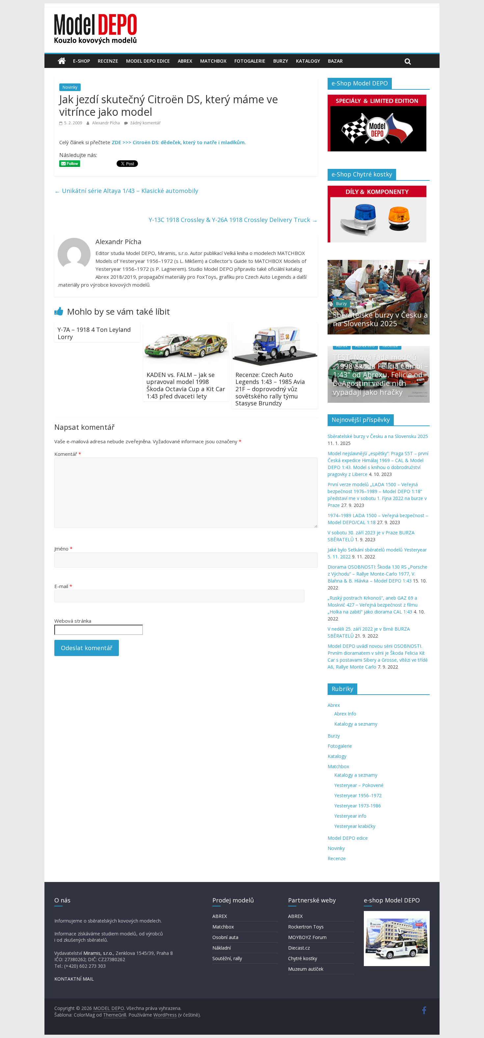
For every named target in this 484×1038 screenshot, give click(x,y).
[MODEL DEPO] (61, 61)
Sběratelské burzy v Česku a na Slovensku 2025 (380, 319)
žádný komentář (145, 123)
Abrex (185, 61)
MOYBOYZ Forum (307, 937)
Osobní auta (225, 937)
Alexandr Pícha (106, 123)
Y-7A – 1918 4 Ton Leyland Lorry (94, 333)
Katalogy (308, 61)
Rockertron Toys (306, 927)
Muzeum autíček (305, 969)
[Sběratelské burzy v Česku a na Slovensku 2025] (379, 263)
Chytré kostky (302, 958)
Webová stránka (72, 620)
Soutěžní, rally (227, 958)
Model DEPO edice (148, 61)
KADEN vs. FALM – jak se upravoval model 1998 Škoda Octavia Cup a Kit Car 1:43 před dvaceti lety (186, 385)
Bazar (335, 61)
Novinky (70, 87)
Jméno (63, 548)
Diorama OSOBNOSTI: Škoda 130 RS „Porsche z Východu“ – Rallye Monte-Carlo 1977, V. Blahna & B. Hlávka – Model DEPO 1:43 (377, 574)
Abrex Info (365, 346)
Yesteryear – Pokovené (359, 785)
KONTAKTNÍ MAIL (74, 979)
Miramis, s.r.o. (98, 953)
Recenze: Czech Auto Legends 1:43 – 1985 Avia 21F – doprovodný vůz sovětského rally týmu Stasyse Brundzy (270, 389)
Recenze (108, 61)
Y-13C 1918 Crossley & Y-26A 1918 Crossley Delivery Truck (233, 220)
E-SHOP (81, 61)
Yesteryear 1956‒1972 (358, 795)
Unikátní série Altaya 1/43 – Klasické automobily (126, 191)
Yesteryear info (350, 816)
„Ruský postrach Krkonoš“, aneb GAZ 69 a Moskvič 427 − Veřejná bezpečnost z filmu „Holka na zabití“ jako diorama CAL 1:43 (372, 605)
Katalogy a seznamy (355, 724)
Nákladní (221, 948)
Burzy (280, 61)
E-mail (63, 586)
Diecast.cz (299, 948)
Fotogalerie (249, 61)
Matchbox (213, 61)
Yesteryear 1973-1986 (357, 805)
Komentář (67, 454)
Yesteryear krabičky (354, 826)
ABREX (219, 916)
